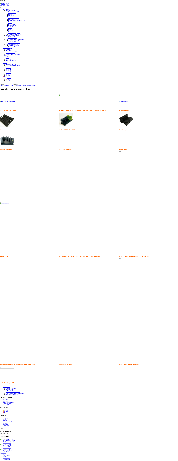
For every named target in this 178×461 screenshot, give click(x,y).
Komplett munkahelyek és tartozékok (16, 20)
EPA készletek (11, 24)
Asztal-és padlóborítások (13, 18)
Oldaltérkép (5, 424)
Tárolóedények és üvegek (14, 41)
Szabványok (8, 50)
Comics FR (8, 73)
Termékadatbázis (6, 9)
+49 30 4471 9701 (7, 443)
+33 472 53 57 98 (7, 451)
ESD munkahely (9, 16)
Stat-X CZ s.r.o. (6, 458)
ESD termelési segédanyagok (12, 44)
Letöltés (7, 58)
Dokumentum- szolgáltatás (11, 51)
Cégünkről (5, 55)
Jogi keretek (8, 59)
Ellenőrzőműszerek (12, 38)
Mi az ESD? (8, 49)
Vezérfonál (8, 56)
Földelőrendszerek (12, 25)
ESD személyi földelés (11, 10)
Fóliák (9, 29)
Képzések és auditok (10, 53)
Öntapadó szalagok (12, 46)
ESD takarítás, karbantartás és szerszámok (15, 39)
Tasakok (10, 28)
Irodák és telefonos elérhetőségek (13, 65)
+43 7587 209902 (7, 448)
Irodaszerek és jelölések (13, 21)
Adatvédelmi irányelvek (11, 60)
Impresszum (8, 61)
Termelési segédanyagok (13, 45)
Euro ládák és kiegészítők (14, 33)
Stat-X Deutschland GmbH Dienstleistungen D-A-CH (9, 441)
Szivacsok (10, 30)
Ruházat (10, 14)
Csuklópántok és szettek (13, 11)
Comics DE (8, 70)
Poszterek (5, 66)
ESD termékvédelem (10, 26)
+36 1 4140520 (6, 455)
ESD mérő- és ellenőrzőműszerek (13, 35)
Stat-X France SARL (7, 450)
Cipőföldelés (11, 15)
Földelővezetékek (12, 13)
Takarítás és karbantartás (13, 40)
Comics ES (8, 75)
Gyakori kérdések (7, 404)
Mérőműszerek (11, 36)
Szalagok (10, 31)
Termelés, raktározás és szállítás (15, 34)
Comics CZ (8, 71)
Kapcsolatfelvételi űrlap (11, 64)
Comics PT (8, 74)
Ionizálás (10, 23)
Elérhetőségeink (6, 425)
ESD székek (11, 19)
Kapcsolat (5, 63)
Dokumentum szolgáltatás (8, 402)
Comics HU (8, 68)
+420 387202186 (6, 459)
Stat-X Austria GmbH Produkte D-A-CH (7, 446)
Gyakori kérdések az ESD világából (13, 54)
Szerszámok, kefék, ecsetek (14, 43)
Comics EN (8, 69)
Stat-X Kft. (5, 454)
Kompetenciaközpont (7, 48)
